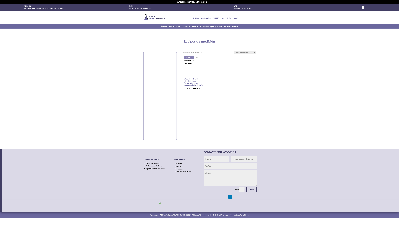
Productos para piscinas (212, 27)
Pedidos (178, 166)
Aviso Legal (224, 215)
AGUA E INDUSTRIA (179, 215)
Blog (236, 18)
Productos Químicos (191, 27)
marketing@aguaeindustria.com (140, 8)
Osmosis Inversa (231, 27)
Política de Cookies (214, 215)
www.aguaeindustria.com (242, 8)
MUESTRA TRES (164, 215)
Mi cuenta (226, 18)
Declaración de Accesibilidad (239, 215)
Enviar (251, 189)
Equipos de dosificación (170, 27)
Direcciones (179, 169)
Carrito (216, 18)
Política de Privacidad (199, 215)
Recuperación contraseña (183, 172)
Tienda (196, 18)
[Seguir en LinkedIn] (363, 7)
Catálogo (206, 18)
